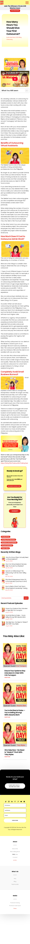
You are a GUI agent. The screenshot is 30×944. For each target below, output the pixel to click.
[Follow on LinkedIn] (12, 801)
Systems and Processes (9, 542)
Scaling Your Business (8, 539)
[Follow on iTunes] (18, 801)
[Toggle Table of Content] (26, 90)
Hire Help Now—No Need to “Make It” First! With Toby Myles (14, 752)
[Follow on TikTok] (6, 801)
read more (7, 677)
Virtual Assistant (7, 545)
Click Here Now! (15, 10)
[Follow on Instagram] (9, 801)
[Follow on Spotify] (24, 801)
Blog (20, 37)
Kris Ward (10, 37)
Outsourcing (9, 39)
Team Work (5, 548)
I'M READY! (15, 511)
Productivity (5, 537)
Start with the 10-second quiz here (14, 785)
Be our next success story (14, 486)
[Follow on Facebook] (15, 801)
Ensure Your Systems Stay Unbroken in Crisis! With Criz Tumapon (14, 673)
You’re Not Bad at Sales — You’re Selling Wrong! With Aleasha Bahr (14, 712)
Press (15, 908)
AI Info (15, 860)
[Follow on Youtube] (21, 801)
